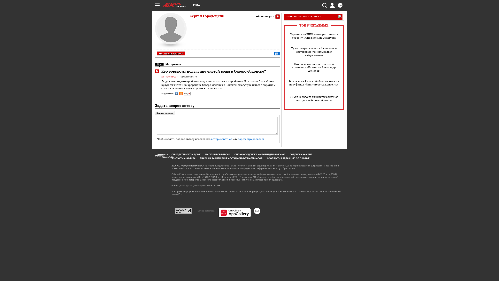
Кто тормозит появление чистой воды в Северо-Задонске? (213, 71)
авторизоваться (221, 139)
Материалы (173, 64)
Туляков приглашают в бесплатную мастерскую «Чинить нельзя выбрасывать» (314, 52)
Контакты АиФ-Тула (184, 158)
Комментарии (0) (188, 77)
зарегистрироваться (251, 139)
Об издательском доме (186, 154)
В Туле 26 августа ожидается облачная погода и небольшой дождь (314, 98)
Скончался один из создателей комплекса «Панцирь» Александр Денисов (314, 67)
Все (159, 64)
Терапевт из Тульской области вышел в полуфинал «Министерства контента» (314, 82)
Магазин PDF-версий (217, 154)
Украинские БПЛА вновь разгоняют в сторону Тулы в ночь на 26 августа (314, 36)
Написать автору (171, 53)
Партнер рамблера (205, 211)
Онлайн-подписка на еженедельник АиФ (259, 154)
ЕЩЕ (186, 93)
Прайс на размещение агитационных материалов (231, 158)
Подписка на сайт (301, 154)
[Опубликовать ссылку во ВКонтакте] (176, 93)
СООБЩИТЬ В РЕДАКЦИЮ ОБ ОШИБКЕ (288, 158)
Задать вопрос (165, 113)
